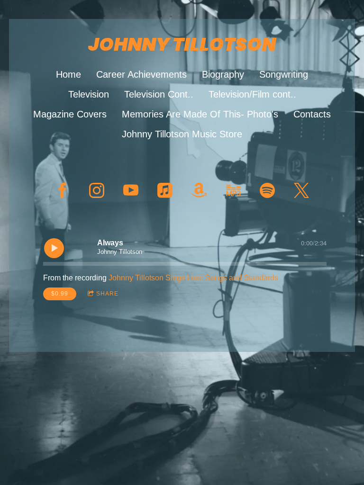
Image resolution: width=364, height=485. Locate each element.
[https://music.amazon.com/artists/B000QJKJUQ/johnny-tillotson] (233, 190)
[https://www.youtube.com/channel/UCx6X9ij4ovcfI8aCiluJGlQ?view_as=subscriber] (130, 190)
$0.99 (59, 293)
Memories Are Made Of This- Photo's (200, 114)
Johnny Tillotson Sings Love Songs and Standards (193, 278)
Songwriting (283, 74)
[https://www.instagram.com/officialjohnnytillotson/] (96, 190)
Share (107, 293)
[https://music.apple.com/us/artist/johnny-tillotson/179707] (165, 190)
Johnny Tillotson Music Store (182, 134)
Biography (223, 74)
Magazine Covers (70, 114)
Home (68, 74)
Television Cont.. (158, 94)
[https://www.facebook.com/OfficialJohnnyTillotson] (62, 190)
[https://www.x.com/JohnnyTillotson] (301, 190)
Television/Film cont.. (252, 94)
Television (88, 94)
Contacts (312, 114)
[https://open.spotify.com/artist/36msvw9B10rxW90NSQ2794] (267, 190)
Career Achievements (141, 74)
